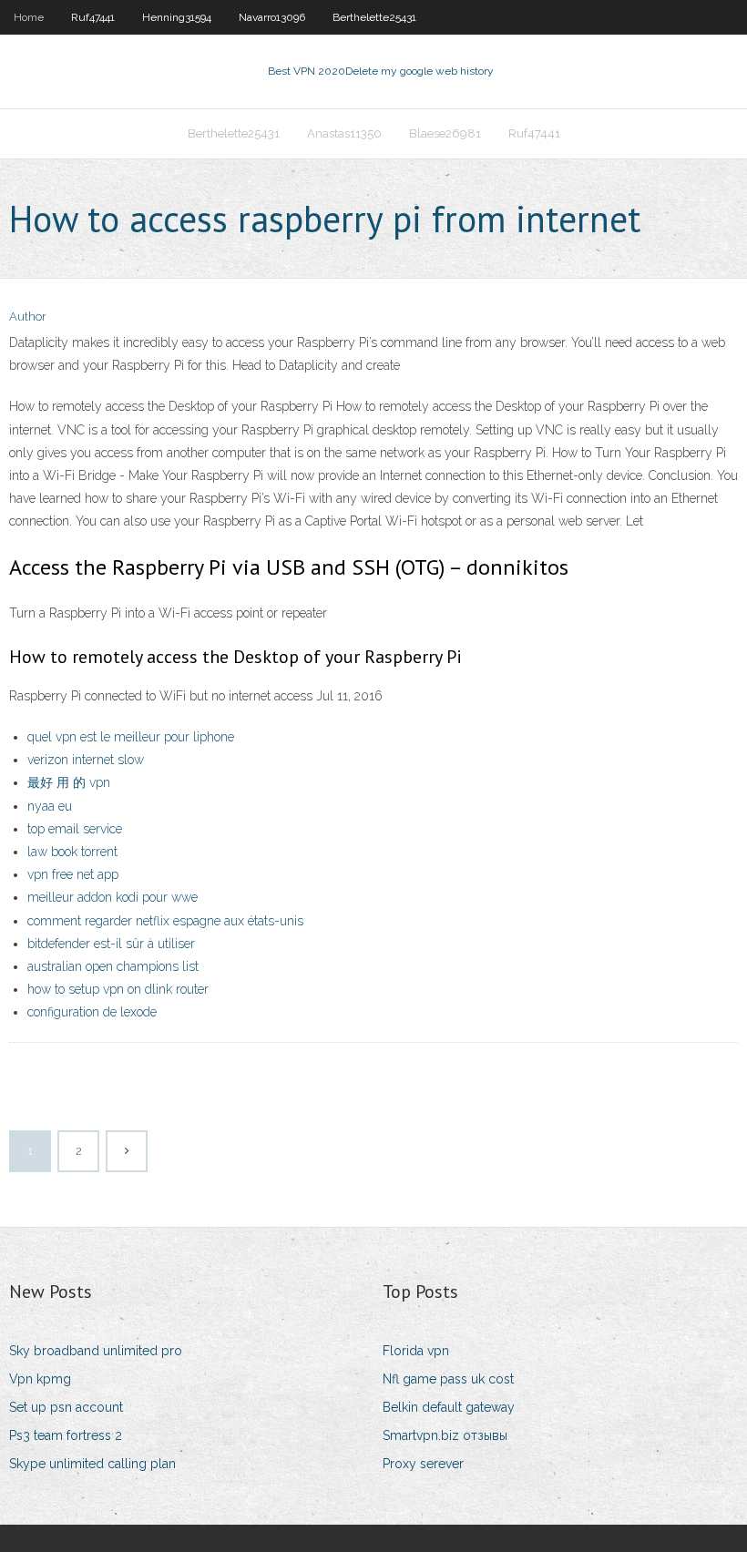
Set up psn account (66, 1407)
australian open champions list (113, 966)
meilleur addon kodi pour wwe (112, 897)
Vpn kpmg (40, 1379)
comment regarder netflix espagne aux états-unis (165, 921)
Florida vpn (416, 1350)
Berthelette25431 (374, 17)
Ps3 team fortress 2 (65, 1435)
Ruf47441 (93, 17)
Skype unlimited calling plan (92, 1463)
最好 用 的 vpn (68, 782)
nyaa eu (49, 806)
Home (29, 17)
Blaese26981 (445, 133)
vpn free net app (72, 874)
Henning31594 (176, 17)
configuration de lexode (92, 1012)
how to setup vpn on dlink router (118, 989)
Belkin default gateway (449, 1407)
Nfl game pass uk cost (448, 1379)
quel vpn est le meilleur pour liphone (130, 737)
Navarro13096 (272, 17)
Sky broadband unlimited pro (95, 1350)
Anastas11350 (344, 133)
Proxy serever (423, 1463)
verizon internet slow (85, 759)
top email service (74, 829)
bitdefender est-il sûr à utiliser (111, 943)
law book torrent (72, 851)
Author (27, 316)
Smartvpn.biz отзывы (445, 1435)
